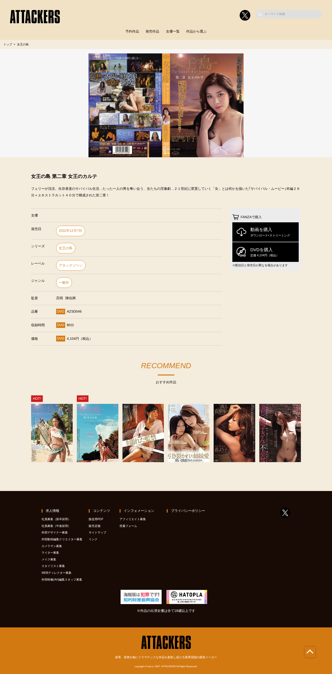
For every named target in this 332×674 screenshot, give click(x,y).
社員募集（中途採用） (56, 526)
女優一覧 (173, 31)
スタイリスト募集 (53, 566)
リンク (93, 539)
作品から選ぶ (196, 31)
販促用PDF (96, 519)
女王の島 (65, 248)
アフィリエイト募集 (133, 519)
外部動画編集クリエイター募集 (62, 539)
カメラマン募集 (52, 546)
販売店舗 (94, 526)
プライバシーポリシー (188, 511)
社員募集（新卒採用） (56, 519)
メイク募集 (49, 559)
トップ (7, 44)
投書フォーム (128, 526)
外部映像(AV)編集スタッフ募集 (62, 579)
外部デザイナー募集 (55, 532)
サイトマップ (97, 532)
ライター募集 (50, 552)
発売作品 (152, 31)
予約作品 (132, 31)
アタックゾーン (71, 265)
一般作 (64, 282)
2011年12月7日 (70, 231)
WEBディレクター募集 (56, 572)
